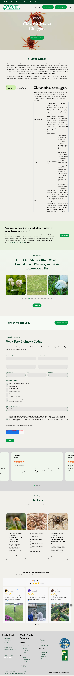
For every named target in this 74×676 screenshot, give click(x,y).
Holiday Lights (8, 647)
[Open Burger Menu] (70, 7)
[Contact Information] (35, 7)
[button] (22, 298)
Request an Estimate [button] (37, 37)
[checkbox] (37, 392)
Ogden (43, 640)
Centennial (25, 648)
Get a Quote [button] (64, 235)
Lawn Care (7, 638)
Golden (25, 652)
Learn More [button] (37, 305)
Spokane (43, 656)
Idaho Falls (25, 662)
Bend (24, 666)
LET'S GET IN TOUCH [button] (61, 322)
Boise (24, 657)
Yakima (43, 661)
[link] (16, 285)
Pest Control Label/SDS (10, 671)
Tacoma (43, 659)
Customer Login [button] (48, 7)
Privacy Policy (22, 673)
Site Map (17, 673)
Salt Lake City (44, 645)
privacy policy (27, 425)
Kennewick (44, 652)
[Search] (39, 7)
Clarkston (43, 650)
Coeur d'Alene (26, 659)
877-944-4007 (65, 2)
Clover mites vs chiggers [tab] (10, 87)
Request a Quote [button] (60, 7)
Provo (42, 643)
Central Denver (26, 650)
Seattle (43, 654)
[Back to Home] (11, 7)
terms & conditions (15, 425)
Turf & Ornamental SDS (20, 671)
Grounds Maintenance (10, 645)
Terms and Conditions (9, 673)
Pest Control (7, 643)
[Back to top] (71, 673)
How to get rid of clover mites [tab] (21, 87)
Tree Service (7, 640)
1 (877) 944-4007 (8, 655)
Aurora (24, 643)
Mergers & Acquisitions (10, 649)
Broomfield (26, 646)
